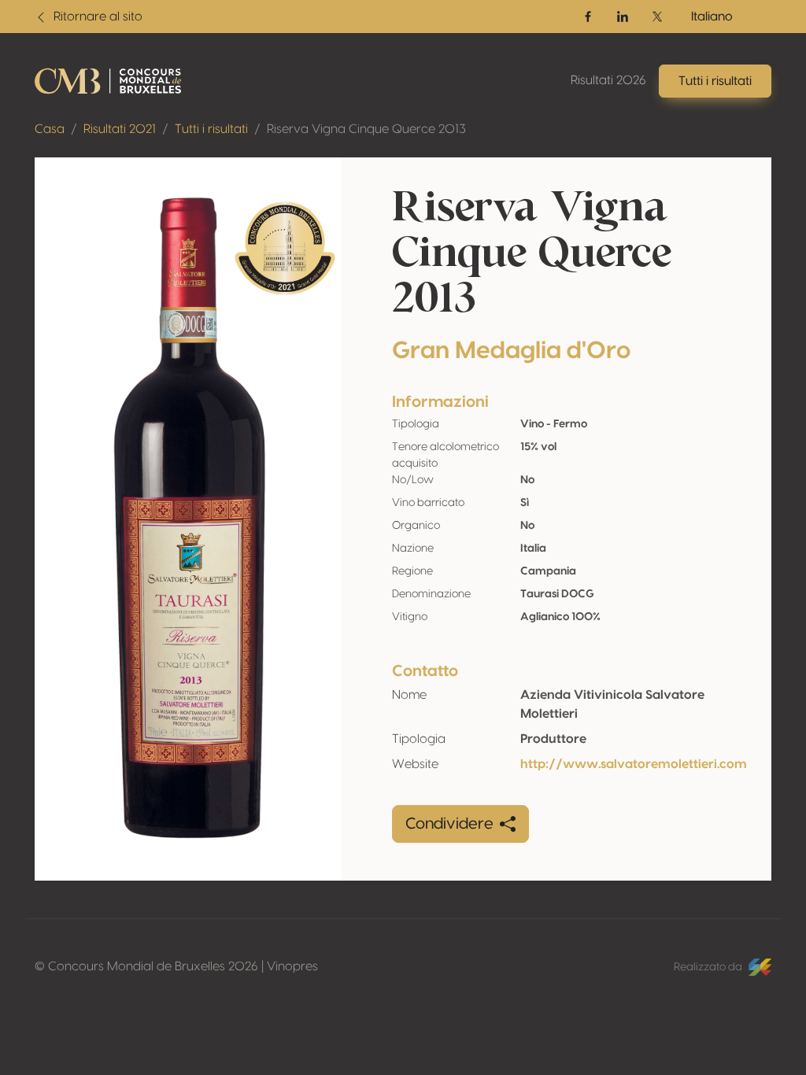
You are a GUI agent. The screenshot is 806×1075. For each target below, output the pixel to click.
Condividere (449, 824)
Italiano (712, 16)
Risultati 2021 (119, 129)
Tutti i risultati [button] (715, 81)
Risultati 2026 (608, 80)
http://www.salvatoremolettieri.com (633, 764)
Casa (50, 129)
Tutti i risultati (211, 129)
